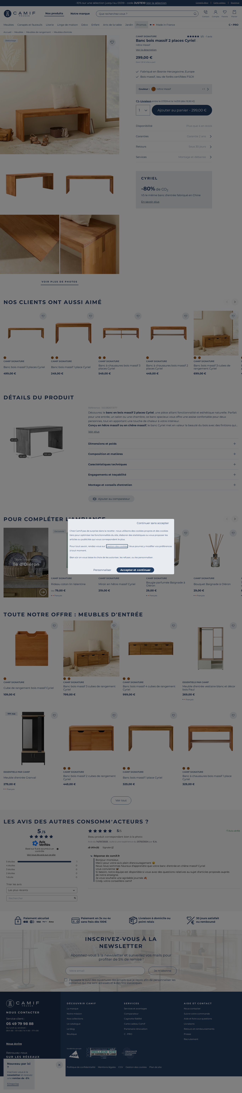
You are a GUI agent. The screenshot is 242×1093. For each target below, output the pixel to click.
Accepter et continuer (135, 570)
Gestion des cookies (117, 546)
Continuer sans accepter (153, 523)
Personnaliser (102, 570)
